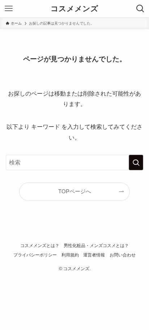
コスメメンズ (74, 9)
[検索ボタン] (140, 8)
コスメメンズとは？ (39, 245)
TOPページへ (74, 191)
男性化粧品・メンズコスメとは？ (96, 245)
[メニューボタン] (8, 8)
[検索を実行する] (136, 162)
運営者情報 (94, 255)
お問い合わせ (123, 255)
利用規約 (70, 255)
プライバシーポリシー (35, 255)
